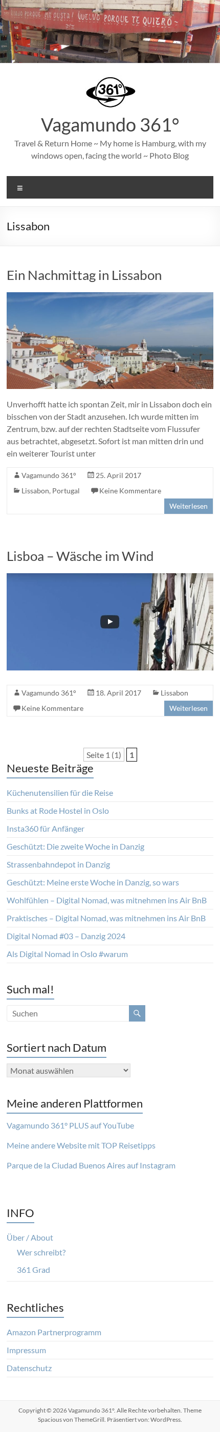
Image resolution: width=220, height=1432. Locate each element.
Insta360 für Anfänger (45, 828)
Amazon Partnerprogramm (54, 1332)
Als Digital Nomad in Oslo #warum (67, 954)
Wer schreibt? (41, 1252)
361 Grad (33, 1269)
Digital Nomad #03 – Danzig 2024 (66, 936)
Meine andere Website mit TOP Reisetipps (81, 1145)
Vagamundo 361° (110, 124)
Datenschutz (29, 1368)
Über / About (30, 1237)
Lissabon (35, 490)
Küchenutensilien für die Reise (60, 792)
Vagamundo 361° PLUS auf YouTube (70, 1125)
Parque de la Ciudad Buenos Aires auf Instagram (91, 1165)
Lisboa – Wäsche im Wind (80, 556)
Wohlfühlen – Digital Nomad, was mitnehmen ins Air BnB (107, 900)
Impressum (26, 1350)
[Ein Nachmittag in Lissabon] (110, 297)
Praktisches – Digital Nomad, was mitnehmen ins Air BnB (106, 918)
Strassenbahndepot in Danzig (58, 864)
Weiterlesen (188, 506)
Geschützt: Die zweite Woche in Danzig (75, 846)
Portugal (66, 490)
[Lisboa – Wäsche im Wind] (110, 578)
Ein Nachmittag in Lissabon (84, 275)
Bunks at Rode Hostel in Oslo (58, 810)
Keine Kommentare (130, 490)
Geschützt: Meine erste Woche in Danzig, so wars (93, 882)
